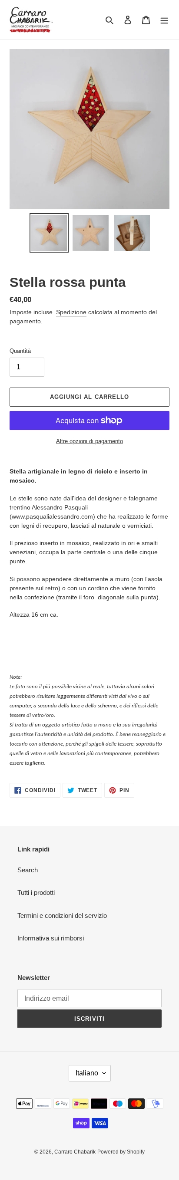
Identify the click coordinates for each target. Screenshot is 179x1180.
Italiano (87, 1073)
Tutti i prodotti (36, 892)
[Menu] (164, 19)
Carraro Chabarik (75, 1152)
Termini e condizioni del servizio (62, 915)
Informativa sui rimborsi (50, 938)
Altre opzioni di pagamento (89, 441)
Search (27, 870)
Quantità (20, 351)
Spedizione (71, 312)
